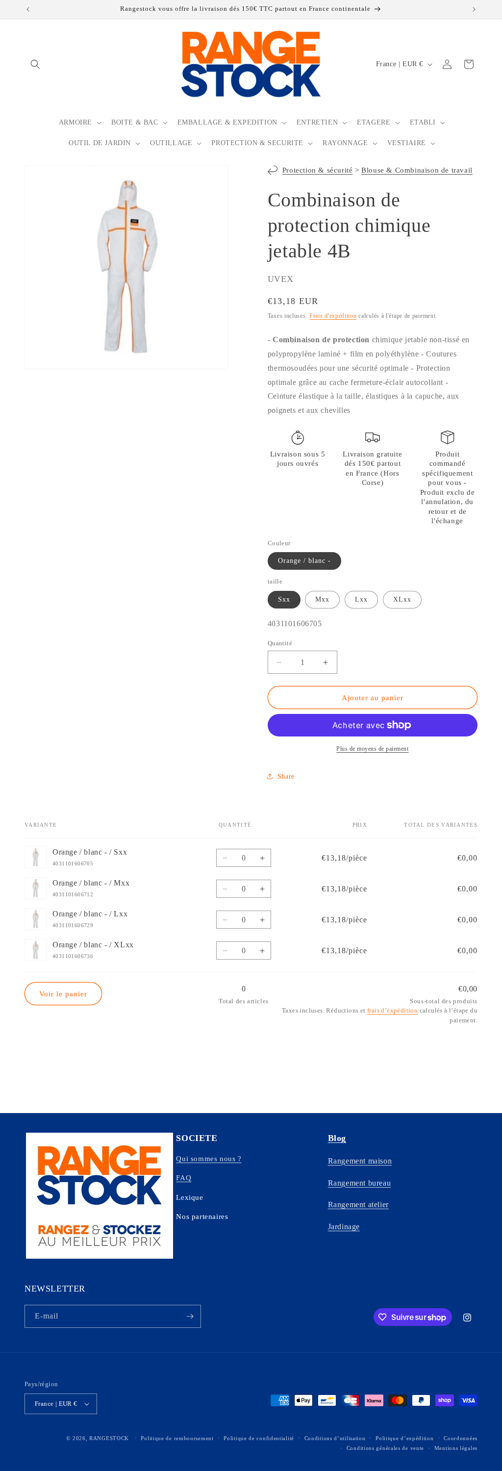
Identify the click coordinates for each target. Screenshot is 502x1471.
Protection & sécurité (317, 170)
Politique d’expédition (404, 1438)
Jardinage (344, 1226)
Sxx (284, 599)
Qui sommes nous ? (208, 1159)
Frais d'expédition (333, 315)
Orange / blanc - (304, 560)
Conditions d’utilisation (335, 1438)
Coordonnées (460, 1438)
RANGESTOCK (109, 1438)
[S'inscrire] (190, 1316)
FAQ (183, 1178)
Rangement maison (360, 1161)
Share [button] (286, 776)
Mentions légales (455, 1448)
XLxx (402, 599)
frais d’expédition (392, 1010)
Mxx (322, 599)
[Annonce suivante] (474, 9)
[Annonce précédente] (28, 9)
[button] (35, 64)
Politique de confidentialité (259, 1438)
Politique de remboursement (177, 1438)
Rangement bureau (359, 1183)
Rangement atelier (358, 1204)
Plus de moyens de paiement (372, 748)
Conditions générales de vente (385, 1448)
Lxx (361, 599)
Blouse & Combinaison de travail (417, 170)
